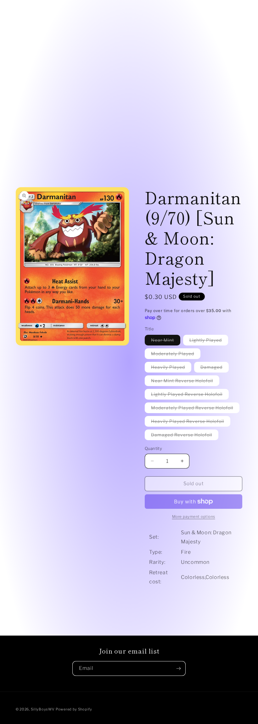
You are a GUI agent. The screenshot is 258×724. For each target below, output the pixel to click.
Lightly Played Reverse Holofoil (190, 395)
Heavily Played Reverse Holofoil (190, 422)
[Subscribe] (178, 668)
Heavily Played (171, 368)
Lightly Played (208, 341)
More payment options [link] (193, 516)
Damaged (214, 368)
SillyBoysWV (43, 709)
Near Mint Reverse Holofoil (185, 382)
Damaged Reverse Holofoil (184, 436)
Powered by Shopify (74, 709)
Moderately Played (175, 355)
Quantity (153, 448)
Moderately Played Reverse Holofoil (195, 409)
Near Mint (165, 341)
